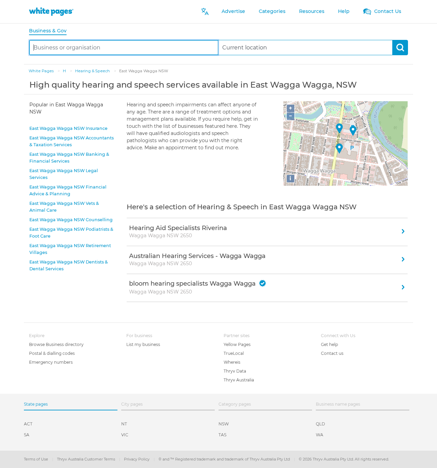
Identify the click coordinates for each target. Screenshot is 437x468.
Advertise (233, 11)
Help (344, 11)
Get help (329, 344)
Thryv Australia (239, 379)
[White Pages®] (51, 11)
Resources (311, 11)
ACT (28, 423)
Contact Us (387, 11)
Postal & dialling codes (52, 353)
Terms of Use (36, 459)
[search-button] (400, 47)
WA (319, 434)
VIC (124, 434)
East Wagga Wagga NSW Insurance (68, 128)
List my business (143, 344)
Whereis (232, 362)
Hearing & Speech (93, 71)
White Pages (42, 71)
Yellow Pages (237, 344)
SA (26, 434)
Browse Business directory (56, 344)
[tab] (50, 31)
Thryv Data (235, 371)
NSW (223, 423)
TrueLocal (234, 353)
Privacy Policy (137, 459)
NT (124, 423)
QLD (320, 423)
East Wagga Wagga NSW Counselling (71, 219)
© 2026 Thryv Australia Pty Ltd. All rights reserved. (344, 459)
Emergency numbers (51, 362)
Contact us (332, 353)
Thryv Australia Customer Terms (86, 459)
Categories (272, 11)
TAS (222, 434)
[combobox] (123, 47)
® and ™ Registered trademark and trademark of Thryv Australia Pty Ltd (224, 459)
